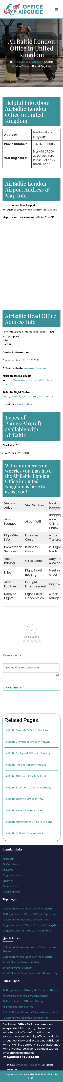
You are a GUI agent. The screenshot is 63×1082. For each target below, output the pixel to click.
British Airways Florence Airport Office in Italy (30, 973)
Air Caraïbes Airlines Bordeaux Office (25, 995)
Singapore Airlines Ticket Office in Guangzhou (31, 925)
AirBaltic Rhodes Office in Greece (26, 764)
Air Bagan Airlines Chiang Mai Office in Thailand (31, 990)
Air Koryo (8, 869)
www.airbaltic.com (35, 368)
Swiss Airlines (10, 886)
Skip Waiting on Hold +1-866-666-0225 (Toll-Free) (31, 1076)
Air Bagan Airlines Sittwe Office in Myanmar (29, 914)
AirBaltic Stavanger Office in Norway (27, 742)
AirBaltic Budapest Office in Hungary (27, 753)
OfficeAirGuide (21, 62)
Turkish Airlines (11, 892)
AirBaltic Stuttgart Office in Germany (28, 787)
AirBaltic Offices (24, 404)
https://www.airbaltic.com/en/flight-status (28, 396)
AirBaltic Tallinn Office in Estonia (25, 833)
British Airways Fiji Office (17, 967)
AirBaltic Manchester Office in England (28, 822)
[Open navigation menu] (56, 10)
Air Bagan (8, 858)
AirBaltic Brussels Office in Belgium (26, 730)
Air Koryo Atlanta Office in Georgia (24, 1001)
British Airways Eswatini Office (21, 962)
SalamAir (8, 881)
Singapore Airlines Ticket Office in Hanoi (27, 930)
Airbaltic (37, 62)
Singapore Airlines (14, 875)
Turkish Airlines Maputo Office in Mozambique (31, 1012)
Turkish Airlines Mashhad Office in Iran (26, 919)
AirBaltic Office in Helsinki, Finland (25, 776)
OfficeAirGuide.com (28, 1065)
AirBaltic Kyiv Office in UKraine (23, 810)
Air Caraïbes (10, 864)
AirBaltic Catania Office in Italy (24, 799)
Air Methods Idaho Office (18, 1006)
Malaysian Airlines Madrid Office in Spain (27, 908)
